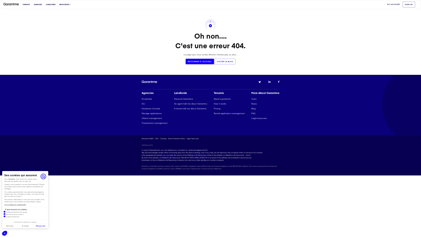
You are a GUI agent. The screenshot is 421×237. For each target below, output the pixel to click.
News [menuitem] (254, 103)
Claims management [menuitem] (152, 118)
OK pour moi (40, 226)
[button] (4, 233)
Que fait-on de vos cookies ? (15, 214)
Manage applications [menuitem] (152, 113)
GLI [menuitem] (143, 103)
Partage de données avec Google (16, 212)
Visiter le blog (225, 61)
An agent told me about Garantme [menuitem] (190, 103)
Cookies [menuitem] (163, 138)
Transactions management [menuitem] (154, 123)
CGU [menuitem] (157, 138)
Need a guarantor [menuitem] (222, 98)
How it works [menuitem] (220, 103)
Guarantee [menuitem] (147, 98)
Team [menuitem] (254, 98)
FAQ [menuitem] (253, 113)
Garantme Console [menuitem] (151, 108)
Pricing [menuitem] (217, 108)
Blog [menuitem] (253, 108)
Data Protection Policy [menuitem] (176, 138)
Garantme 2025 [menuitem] (147, 138)
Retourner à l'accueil (200, 61)
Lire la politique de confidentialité (15, 205)
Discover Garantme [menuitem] (183, 98)
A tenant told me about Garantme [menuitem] (190, 108)
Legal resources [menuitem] (259, 118)
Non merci (9, 226)
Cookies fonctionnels (12, 217)
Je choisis (25, 226)
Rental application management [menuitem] (229, 113)
